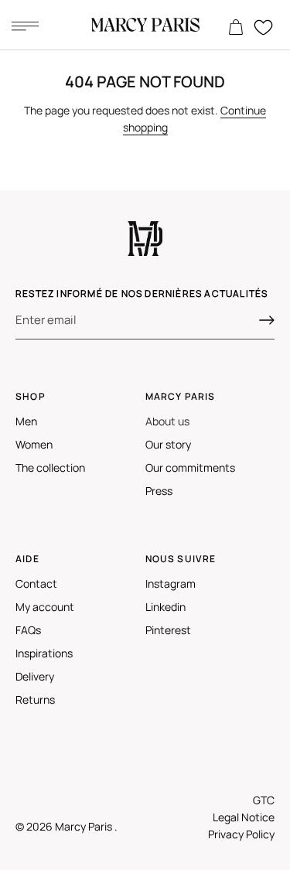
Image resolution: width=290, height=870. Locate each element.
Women (34, 444)
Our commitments (190, 467)
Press (158, 490)
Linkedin (165, 606)
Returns (35, 699)
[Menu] (25, 26)
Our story (168, 444)
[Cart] (236, 28)
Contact (36, 583)
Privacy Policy (241, 834)
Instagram (170, 583)
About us (167, 421)
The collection (50, 467)
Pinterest (168, 630)
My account (44, 606)
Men (26, 421)
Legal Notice (244, 817)
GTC (264, 800)
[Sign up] (267, 320)
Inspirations (44, 653)
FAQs (28, 630)
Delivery (34, 676)
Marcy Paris (84, 826)
